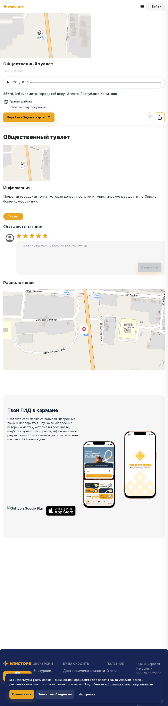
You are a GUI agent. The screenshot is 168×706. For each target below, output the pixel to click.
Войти (156, 6)
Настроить (86, 694)
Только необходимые (55, 694)
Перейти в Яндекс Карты (26, 117)
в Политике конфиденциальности (129, 684)
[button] (84, 329)
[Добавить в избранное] (150, 116)
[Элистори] (14, 6)
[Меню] (142, 6)
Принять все (22, 694)
